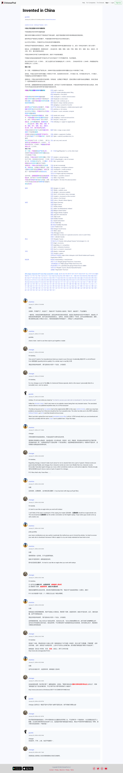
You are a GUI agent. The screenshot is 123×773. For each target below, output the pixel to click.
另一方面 (53, 151)
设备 (52, 134)
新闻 (26, 188)
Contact (51, 770)
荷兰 (52, 208)
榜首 (52, 94)
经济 (52, 243)
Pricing (56, 770)
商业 (26, 239)
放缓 (52, 99)
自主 (52, 171)
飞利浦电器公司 (55, 263)
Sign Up (118, 3)
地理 (26, 202)
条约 (52, 119)
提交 (52, 136)
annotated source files (59, 416)
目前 (52, 196)
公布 (52, 192)
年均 (52, 157)
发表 (52, 190)
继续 (52, 101)
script (51, 418)
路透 (52, 200)
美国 (52, 210)
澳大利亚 (53, 225)
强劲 (52, 105)
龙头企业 (53, 173)
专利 (26, 251)
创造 (52, 169)
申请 (52, 122)
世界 (52, 216)
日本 (52, 231)
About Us (62, 770)
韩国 (52, 229)
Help (83, 3)
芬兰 (52, 206)
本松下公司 (54, 261)
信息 (52, 194)
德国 (52, 202)
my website (47, 409)
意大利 (53, 222)
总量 (52, 117)
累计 (52, 161)
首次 (52, 198)
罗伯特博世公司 (55, 265)
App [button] (107, 3)
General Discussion (51, 19)
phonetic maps (39, 403)
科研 (52, 176)
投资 (52, 249)
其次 (52, 140)
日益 (52, 165)
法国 (52, 204)
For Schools (100, 3)
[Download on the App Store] (28, 768)
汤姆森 (53, 270)
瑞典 (52, 218)
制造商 (27, 259)
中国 (52, 233)
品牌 (52, 251)
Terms (72, 770)
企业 (52, 247)
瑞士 (52, 221)
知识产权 (53, 107)
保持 (52, 103)
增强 (52, 167)
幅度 (52, 130)
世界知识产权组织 (39, 25)
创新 (52, 96)
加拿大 (53, 237)
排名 (52, 109)
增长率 (53, 159)
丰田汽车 (53, 267)
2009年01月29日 (29, 25)
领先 (52, 180)
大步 (52, 178)
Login (112, 3)
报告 (52, 188)
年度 (52, 115)
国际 (52, 214)
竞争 (52, 245)
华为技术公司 (55, 241)
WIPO (45, 25)
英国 (52, 212)
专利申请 (53, 92)
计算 (52, 111)
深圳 (52, 235)
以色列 (53, 227)
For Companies (90, 3)
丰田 (52, 239)
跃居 (52, 90)
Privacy (67, 770)
